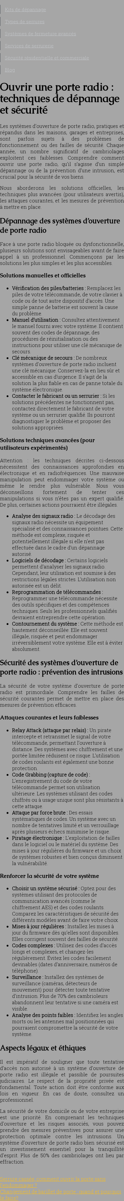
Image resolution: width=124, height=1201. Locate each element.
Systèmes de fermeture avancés (40, 33)
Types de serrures (25, 21)
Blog (10, 70)
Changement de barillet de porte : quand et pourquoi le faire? (60, 1194)
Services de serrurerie (29, 46)
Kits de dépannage (25, 9)
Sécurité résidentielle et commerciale (47, 58)
